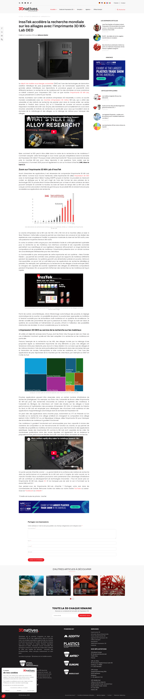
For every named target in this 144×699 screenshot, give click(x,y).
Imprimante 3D (95, 632)
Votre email (57, 615)
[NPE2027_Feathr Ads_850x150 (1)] (54, 507)
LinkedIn (39, 491)
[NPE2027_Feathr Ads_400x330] (109, 73)
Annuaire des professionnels (99, 634)
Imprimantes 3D (45, 16)
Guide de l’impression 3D (66, 9)
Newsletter (94, 641)
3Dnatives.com (36, 656)
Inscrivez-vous (85, 615)
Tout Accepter (30, 690)
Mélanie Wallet (43, 35)
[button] (4, 696)
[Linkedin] (2, 32)
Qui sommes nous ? (70, 695)
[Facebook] (2, 28)
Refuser (7, 690)
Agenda (88, 9)
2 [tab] (73, 599)
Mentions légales (101, 695)
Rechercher (122, 9)
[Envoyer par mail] (2, 36)
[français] (107, 3)
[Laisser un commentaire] (2, 39)
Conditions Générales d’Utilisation (86, 695)
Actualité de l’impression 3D (32, 16)
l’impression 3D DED (81, 176)
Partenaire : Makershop (119, 695)
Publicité (116, 3)
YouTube (77, 488)
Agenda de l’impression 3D (99, 638)
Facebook (29, 491)
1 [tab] (70, 599)
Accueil (21, 16)
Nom (29, 540)
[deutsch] (99, 3)
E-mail (30, 546)
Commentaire (32, 528)
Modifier (19, 690)
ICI (45, 481)
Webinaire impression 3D (98, 643)
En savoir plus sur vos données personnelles (13, 685)
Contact (123, 3)
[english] (102, 3)
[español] (104, 3)
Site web (30, 552)
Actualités (53, 9)
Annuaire (79, 9)
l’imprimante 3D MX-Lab (79, 92)
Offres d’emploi (98, 9)
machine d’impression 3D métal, (56, 100)
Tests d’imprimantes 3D (98, 636)
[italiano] (109, 3)
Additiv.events (47, 656)
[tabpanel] (31, 586)
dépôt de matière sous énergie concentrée (37, 83)
